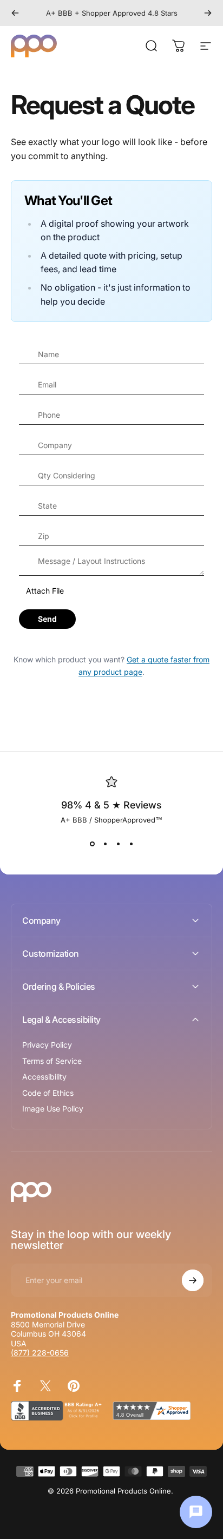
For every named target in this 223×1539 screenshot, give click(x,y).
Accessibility (44, 1076)
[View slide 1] (92, 843)
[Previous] (15, 13)
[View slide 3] (118, 843)
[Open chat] (196, 1512)
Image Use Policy (52, 1108)
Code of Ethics (48, 1092)
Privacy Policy (47, 1044)
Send (47, 618)
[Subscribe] (193, 1280)
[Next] (208, 13)
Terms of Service (52, 1061)
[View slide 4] (130, 843)
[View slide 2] (105, 843)
